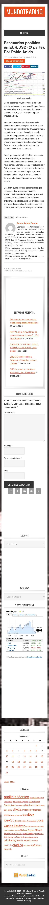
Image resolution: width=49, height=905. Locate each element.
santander (35, 840)
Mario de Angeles (27, 830)
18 (13, 761)
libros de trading (39, 826)
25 (13, 767)
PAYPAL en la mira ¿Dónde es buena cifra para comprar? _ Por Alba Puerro (24, 335)
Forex (18, 268)
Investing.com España (34, 657)
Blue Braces (8, 801)
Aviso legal (28, 901)
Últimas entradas (22, 217)
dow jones (8, 809)
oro (15, 837)
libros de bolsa (29, 826)
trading (18, 844)
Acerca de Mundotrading (13, 896)
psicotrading (10, 840)
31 (7, 772)
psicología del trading (31, 837)
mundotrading (28, 833)
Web (6, 470)
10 (7, 756)
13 (24, 756)
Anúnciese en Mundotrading (26, 898)
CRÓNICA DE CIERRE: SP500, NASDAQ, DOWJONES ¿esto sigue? (24, 347)
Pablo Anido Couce (27, 223)
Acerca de (9, 217)
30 (42, 767)
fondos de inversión (16, 815)
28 (30, 767)
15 (36, 756)
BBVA (42, 798)
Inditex (23, 821)
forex (29, 271)
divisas (42, 805)
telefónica (8, 845)
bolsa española (22, 801)
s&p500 (27, 840)
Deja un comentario (14, 61)
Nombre (8, 445)
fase (35, 809)
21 (30, 761)
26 (19, 767)
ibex (31, 814)
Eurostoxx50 (26, 809)
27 (24, 767)
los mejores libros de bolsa (12, 830)
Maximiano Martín (13, 833)
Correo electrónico (13, 458)
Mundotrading (24, 11)
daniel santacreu (17, 805)
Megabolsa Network (30, 891)
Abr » (12, 781)
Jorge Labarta (31, 821)
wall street (26, 845)
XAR (33, 845)
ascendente (35, 797)
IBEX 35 (18, 821)
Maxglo (38, 829)
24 (7, 767)
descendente (34, 805)
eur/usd (22, 271)
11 (13, 756)
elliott (16, 809)
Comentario (10, 412)
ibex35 (9, 819)
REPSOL (20, 840)
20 (24, 761)
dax (26, 805)
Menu (26, 33)
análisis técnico (16, 796)
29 (36, 767)
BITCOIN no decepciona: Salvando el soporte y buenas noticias (23, 360)
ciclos (31, 801)
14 (30, 756)
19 (19, 761)
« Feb (6, 781)
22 (36, 761)
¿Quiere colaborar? (30, 896)
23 (42, 761)
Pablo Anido (20, 837)
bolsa (15, 801)
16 (42, 756)
